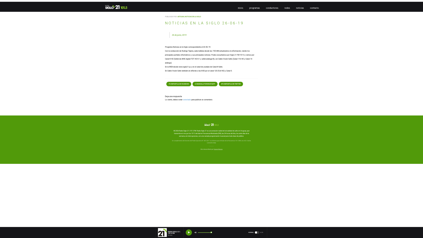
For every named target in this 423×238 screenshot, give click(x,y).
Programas (254, 8)
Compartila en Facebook (179, 84)
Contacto (314, 8)
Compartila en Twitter (232, 84)
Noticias (300, 8)
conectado (187, 100)
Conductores (272, 8)
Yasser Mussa (218, 149)
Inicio (240, 8)
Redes (287, 8)
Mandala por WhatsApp (205, 84)
